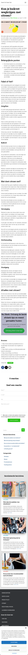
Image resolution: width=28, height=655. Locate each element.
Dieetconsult (5, 625)
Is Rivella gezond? (8, 448)
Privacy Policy (5, 599)
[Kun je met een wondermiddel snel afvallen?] (14, 561)
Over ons (4, 618)
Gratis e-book (5, 596)
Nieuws (5, 459)
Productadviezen (8, 462)
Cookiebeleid (14, 653)
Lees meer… (10, 512)
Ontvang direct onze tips (14, 331)
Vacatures (4, 622)
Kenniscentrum (6, 592)
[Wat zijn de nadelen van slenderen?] (14, 489)
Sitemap (4, 603)
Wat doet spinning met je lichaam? (12, 440)
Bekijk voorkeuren (14, 650)
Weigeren (14, 646)
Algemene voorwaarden (8, 610)
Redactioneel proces (7, 606)
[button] (26, 628)
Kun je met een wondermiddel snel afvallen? (14, 443)
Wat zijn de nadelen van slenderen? (12, 437)
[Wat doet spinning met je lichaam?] (14, 525)
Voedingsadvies (8, 464)
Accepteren (14, 642)
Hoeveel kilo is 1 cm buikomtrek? (11, 446)
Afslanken (10, 362)
